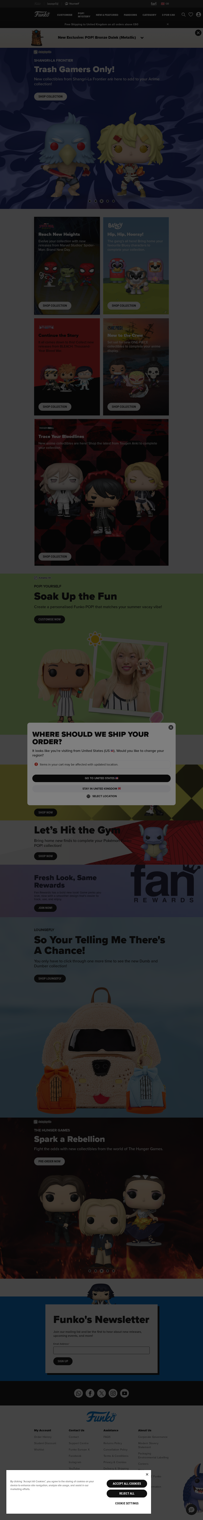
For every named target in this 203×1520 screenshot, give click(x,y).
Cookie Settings (127, 1503)
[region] (78, 1492)
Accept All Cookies (127, 1484)
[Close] (147, 1474)
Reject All (127, 1494)
